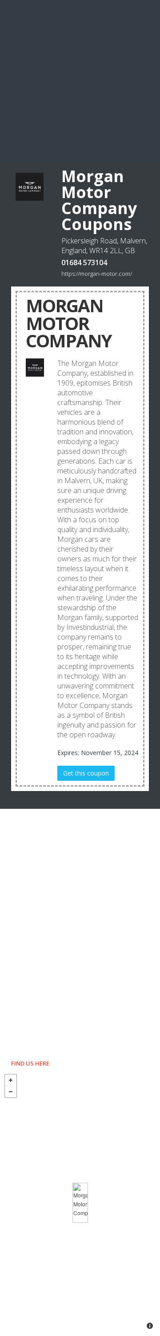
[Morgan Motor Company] (80, 1203)
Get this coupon (86, 773)
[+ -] (80, 1203)
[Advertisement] (80, 80)
